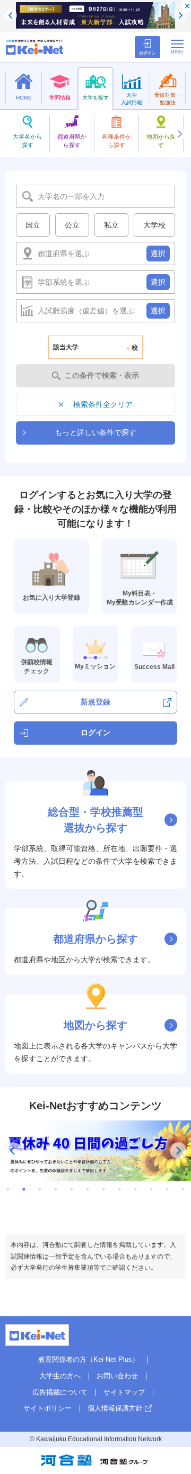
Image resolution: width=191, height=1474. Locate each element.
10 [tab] (151, 1189)
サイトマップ (124, 1392)
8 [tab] (119, 1189)
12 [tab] (183, 1189)
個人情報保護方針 (115, 1408)
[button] (179, 134)
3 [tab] (39, 1189)
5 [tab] (71, 1189)
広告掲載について (60, 1392)
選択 (158, 253)
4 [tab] (55, 1189)
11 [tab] (167, 1189)
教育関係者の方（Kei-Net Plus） (88, 1359)
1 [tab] (8, 1189)
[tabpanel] (95, 1150)
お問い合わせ (117, 1376)
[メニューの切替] (177, 46)
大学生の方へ (60, 1376)
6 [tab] (87, 1189)
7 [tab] (103, 1189)
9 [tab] (135, 1189)
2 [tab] (24, 1189)
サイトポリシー (47, 1408)
